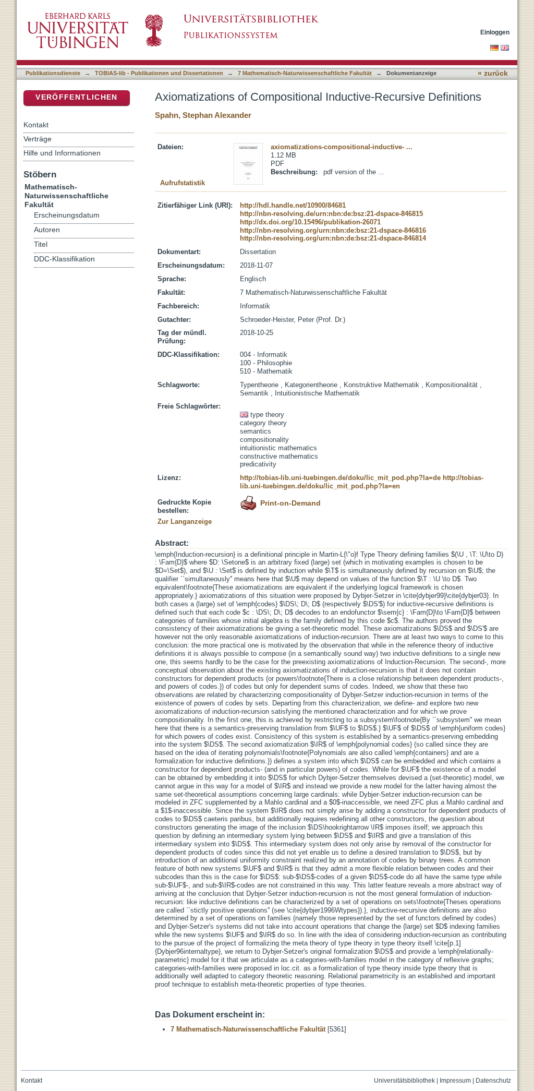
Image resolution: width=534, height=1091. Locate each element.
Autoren (47, 230)
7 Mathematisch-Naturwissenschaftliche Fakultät (305, 73)
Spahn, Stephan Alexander (203, 115)
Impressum (455, 1080)
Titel (40, 244)
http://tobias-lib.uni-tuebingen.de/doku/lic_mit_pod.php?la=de (340, 478)
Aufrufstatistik (182, 183)
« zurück (493, 73)
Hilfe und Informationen (62, 153)
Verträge (37, 139)
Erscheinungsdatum (67, 215)
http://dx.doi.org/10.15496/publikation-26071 (310, 222)
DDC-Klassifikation (64, 259)
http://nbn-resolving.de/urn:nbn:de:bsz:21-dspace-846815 (331, 214)
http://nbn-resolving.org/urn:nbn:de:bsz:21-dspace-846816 (333, 230)
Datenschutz (493, 1080)
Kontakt (35, 125)
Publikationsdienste (53, 73)
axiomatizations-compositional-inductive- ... (341, 147)
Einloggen (494, 32)
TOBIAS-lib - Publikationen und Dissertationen (159, 73)
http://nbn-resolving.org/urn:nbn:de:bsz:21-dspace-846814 (333, 238)
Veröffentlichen (76, 97)
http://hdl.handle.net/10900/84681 (293, 205)
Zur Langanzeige (184, 521)
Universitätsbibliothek (404, 1080)
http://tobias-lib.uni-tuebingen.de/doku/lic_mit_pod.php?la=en (361, 482)
